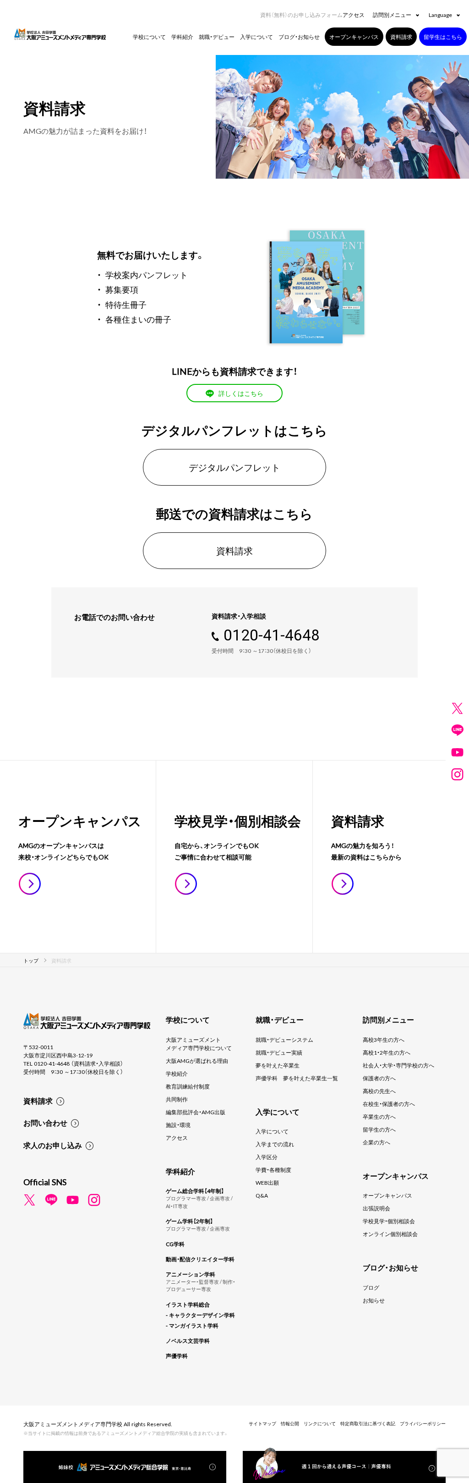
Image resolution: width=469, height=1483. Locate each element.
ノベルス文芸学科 (188, 1340)
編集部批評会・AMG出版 (195, 1112)
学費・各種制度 (273, 1170)
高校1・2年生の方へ (386, 1052)
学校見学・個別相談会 (389, 1221)
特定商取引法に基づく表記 (367, 1423)
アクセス (354, 15)
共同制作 (177, 1099)
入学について (272, 1131)
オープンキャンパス (387, 1195)
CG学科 (175, 1244)
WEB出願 (267, 1182)
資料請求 (38, 1100)
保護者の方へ (379, 1078)
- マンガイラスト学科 (192, 1325)
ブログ (371, 1287)
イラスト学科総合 (188, 1304)
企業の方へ (376, 1142)
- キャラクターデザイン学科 (200, 1315)
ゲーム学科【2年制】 (189, 1221)
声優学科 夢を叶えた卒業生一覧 (297, 1078)
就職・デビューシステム (284, 1039)
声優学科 (177, 1356)
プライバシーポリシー (423, 1423)
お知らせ (374, 1300)
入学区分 (267, 1157)
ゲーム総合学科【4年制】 (195, 1191)
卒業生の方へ (379, 1116)
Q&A (262, 1195)
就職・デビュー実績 (279, 1052)
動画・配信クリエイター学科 (200, 1259)
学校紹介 (177, 1073)
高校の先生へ (379, 1091)
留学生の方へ (379, 1129)
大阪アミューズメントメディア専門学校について (199, 1043)
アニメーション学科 (190, 1274)
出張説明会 (376, 1208)
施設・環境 (178, 1125)
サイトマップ (262, 1423)
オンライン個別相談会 (390, 1234)
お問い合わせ (45, 1122)
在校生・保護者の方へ (389, 1104)
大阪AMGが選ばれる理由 (197, 1060)
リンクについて (320, 1423)
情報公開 (290, 1423)
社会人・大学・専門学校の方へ (398, 1065)
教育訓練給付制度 (188, 1086)
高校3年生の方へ (383, 1039)
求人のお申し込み (52, 1144)
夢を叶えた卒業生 (278, 1065)
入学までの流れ (275, 1144)
